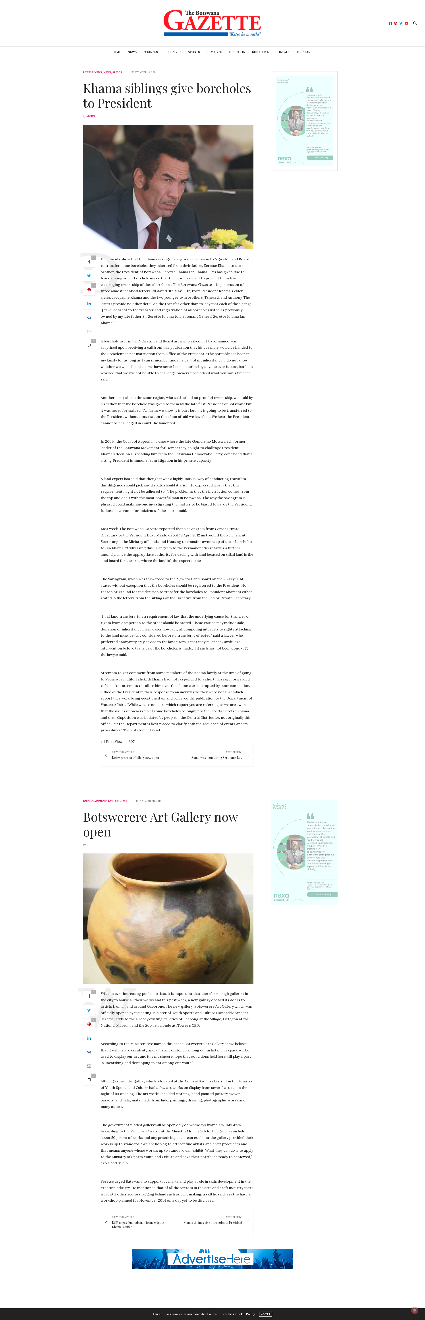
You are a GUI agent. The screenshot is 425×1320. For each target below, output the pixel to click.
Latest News (92, 72)
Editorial (260, 52)
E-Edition (237, 52)
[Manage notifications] (414, 1310)
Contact (282, 52)
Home (116, 52)
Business (150, 52)
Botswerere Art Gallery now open (160, 824)
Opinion (303, 52)
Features (214, 52)
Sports (194, 52)
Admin (90, 116)
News (132, 52)
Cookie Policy (245, 1314)
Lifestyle (172, 52)
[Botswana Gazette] (212, 23)
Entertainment (95, 801)
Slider (117, 72)
